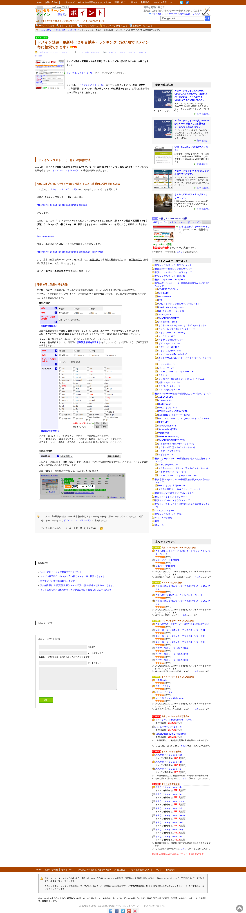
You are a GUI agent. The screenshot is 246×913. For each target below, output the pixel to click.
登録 (40, 56)
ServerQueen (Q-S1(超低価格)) (170, 734)
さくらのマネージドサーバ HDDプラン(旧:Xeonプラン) (182, 624)
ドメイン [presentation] (197, 222)
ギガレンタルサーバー (169, 343)
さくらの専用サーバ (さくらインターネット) (179, 489)
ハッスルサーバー (167, 364)
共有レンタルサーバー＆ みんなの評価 (179, 547)
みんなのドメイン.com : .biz (168, 794)
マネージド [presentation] (184, 222)
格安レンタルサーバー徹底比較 (170, 276)
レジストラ (132, 52)
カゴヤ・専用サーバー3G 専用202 (172, 654)
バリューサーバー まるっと (168, 727)
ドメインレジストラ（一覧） (80, 73)
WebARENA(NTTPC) (168, 318)
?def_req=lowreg (45, 236)
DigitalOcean (164, 404)
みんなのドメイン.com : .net (169, 822)
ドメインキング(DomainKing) (172, 354)
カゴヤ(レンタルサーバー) (171, 340)
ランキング (122, 52)
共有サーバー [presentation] (160, 222)
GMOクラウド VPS (167, 407)
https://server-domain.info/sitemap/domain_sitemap (62, 205)
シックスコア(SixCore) (169, 350)
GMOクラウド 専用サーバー (171, 485)
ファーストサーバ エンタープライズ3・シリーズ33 (180, 642)
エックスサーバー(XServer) (171, 332)
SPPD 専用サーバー (168, 464)
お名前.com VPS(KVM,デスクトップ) (176, 444)
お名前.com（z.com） (169, 322)
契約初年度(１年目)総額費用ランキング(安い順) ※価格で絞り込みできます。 (77, 585)
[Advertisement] (92, 126)
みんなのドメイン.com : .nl (168, 769)
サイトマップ (67, 2)
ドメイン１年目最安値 (172, 751)
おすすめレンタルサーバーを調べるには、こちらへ (176, 13)
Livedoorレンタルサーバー (171, 307)
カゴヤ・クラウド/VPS (169, 451)
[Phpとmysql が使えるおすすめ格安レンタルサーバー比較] (187, 2)
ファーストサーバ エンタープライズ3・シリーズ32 (180, 636)
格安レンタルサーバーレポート (170, 279)
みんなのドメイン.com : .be (168, 755)
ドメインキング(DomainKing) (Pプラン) (174, 720)
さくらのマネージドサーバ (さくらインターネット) (183, 468)
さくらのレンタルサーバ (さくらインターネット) (182, 325)
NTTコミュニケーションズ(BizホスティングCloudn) (183, 418)
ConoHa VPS (164, 400)
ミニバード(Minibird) (165, 566)
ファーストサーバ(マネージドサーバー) (177, 475)
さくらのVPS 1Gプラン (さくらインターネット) (178, 595)
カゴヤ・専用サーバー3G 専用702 (172, 660)
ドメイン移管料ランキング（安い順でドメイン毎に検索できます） (72, 576)
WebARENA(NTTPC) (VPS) (171, 440)
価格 (141, 52)
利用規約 (145, 2)
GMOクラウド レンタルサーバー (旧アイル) (179, 304)
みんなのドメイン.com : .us (168, 836)
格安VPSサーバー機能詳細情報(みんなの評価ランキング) (183, 393)
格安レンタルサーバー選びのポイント (173, 265)
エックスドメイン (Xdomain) (169, 698)
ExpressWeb (164, 296)
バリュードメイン (164, 692)
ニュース (159, 525)
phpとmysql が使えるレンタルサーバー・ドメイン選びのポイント (135, 906)
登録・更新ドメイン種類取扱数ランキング (60, 572)
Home (39, 2)
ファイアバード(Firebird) (167, 560)
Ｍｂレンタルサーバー (169, 389)
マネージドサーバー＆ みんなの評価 (178, 620)
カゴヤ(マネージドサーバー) (172, 472)
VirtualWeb (163, 433)
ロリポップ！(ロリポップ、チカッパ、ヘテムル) (181, 379)
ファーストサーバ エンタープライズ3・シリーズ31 (180, 630)
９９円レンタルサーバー (170, 386)
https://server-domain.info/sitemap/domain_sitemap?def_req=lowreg (70, 252)
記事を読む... (202, 114)
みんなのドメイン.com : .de (168, 762)
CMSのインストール (165, 510)
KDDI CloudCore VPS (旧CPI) (172, 411)
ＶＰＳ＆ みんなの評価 (172, 582)
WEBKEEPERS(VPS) (168, 436)
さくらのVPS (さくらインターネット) (176, 447)
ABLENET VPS (165, 397)
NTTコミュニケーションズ (171, 311)
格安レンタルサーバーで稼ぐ (169, 514)
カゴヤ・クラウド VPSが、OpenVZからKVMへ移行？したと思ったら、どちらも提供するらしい (192, 123)
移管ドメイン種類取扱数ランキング (57, 581)
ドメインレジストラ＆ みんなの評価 (178, 677)
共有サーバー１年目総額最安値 (175, 716)
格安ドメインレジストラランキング (54, 52)
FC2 (160, 300)
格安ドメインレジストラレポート (171, 497)
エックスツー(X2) (166, 336)
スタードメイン (163, 686)
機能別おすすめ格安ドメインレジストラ (174, 493)
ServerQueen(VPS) (167, 425)
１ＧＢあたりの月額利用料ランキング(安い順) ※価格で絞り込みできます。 (77, 589)
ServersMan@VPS (167, 429)
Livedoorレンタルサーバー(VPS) (174, 415)
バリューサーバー (167, 368)
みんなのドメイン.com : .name (170, 815)
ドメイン (112, 52)
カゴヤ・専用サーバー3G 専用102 (172, 648)
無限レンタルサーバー (169, 382)
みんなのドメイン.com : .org (169, 829)
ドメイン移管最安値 (171, 784)
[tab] (160, 222)
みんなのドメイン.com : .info (169, 808)
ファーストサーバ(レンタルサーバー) (176, 371)
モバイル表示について (164, 2)
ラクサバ (162, 375)
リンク (134, 2)
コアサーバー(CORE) (168, 347)
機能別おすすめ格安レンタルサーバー (173, 269)
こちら (179, 252)
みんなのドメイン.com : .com (169, 801)
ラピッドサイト (165, 454)
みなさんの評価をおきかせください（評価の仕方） (103, 2)
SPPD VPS (163, 422)
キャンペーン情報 (163, 517)
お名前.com (161, 680)
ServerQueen (164, 314)
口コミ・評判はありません (88, 52)
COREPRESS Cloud (168, 289)
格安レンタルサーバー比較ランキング (173, 272)
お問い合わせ (51, 2)
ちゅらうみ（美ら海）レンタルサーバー (177, 329)
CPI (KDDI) (163, 293)
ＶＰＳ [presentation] (172, 222)
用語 (157, 521)
